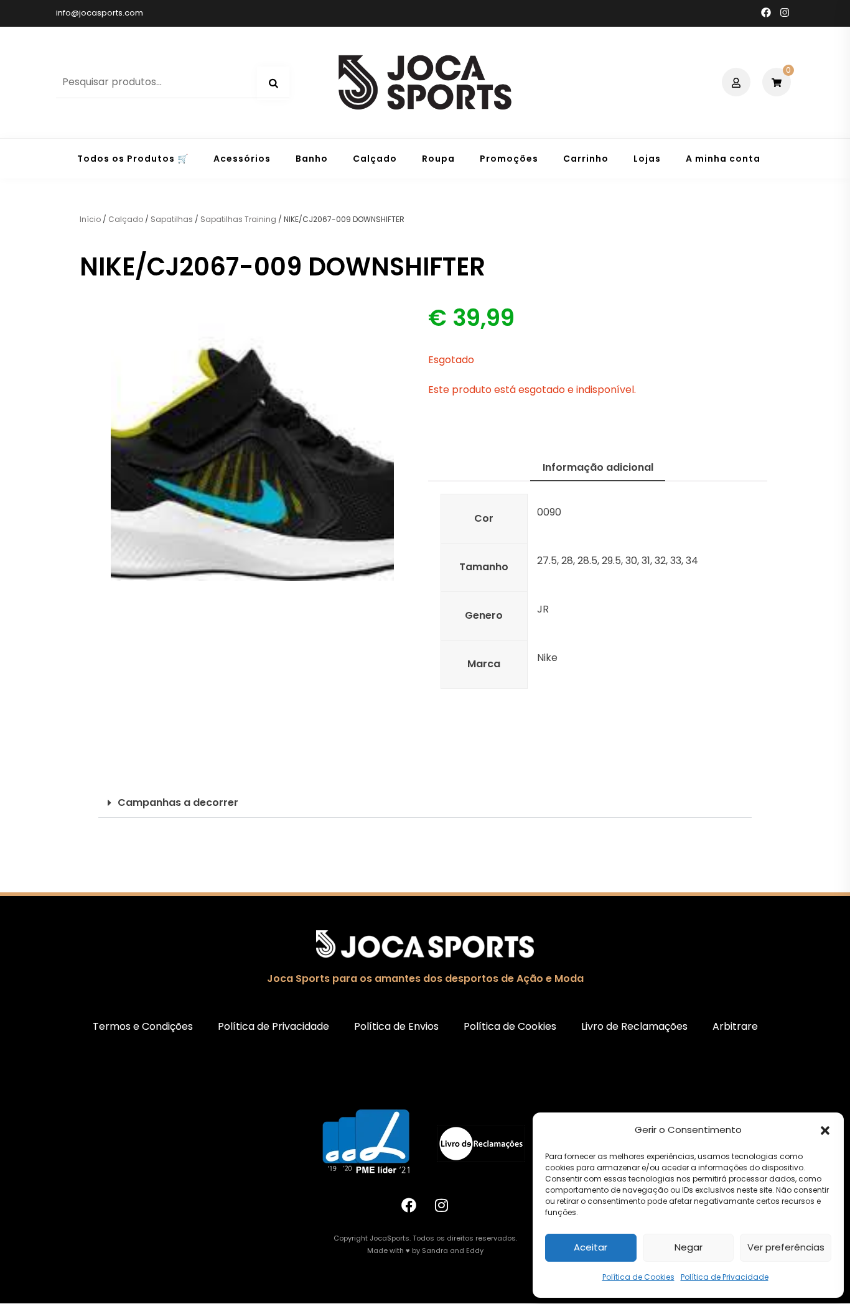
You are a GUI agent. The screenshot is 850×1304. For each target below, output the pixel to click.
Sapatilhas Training (238, 219)
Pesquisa (273, 83)
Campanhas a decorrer (178, 802)
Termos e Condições (143, 1026)
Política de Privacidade (724, 1277)
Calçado (375, 158)
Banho (312, 158)
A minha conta (723, 158)
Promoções (509, 158)
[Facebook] (409, 1205)
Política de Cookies (638, 1277)
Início (90, 219)
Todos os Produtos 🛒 (133, 158)
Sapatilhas (172, 219)
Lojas (647, 158)
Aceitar (590, 1247)
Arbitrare (735, 1026)
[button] (825, 1130)
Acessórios (242, 158)
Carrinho (586, 158)
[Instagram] (442, 1205)
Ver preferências (785, 1247)
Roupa (438, 158)
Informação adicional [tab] (598, 467)
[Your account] (738, 82)
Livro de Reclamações (634, 1026)
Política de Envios (396, 1026)
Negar (689, 1247)
